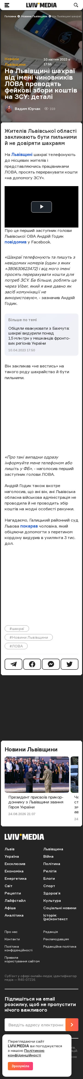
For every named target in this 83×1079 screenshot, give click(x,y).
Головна (10, 16)
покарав (29, 525)
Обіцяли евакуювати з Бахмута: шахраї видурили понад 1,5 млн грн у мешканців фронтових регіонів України (39, 336)
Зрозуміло (20, 1066)
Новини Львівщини (34, 16)
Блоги (49, 878)
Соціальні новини (59, 908)
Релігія (49, 871)
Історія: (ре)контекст (55, 917)
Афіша (10, 908)
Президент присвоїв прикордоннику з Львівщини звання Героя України (35, 801)
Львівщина (53, 849)
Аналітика (14, 915)
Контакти (12, 939)
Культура (52, 900)
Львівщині (22, 154)
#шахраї (16, 628)
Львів (10, 849)
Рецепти (13, 893)
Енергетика (16, 878)
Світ (8, 885)
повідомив (16, 241)
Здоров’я (51, 893)
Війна (48, 856)
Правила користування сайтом (22, 959)
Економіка (14, 871)
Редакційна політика (59, 946)
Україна (12, 856)
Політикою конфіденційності (26, 1052)
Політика (51, 863)
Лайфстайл (15, 900)
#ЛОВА (16, 646)
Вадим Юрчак (27, 108)
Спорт (49, 885)
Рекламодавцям (56, 939)
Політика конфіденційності (19, 948)
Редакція (50, 932)
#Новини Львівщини (28, 637)
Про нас (11, 932)
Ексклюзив (15, 863)
